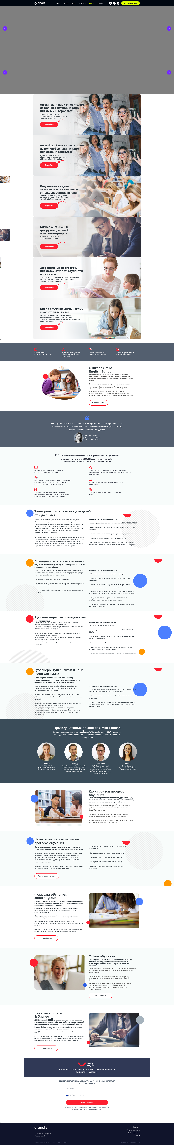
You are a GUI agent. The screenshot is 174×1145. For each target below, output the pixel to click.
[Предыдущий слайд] (5, 28)
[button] (98, 403)
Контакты (100, 3)
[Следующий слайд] (169, 28)
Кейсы (73, 3)
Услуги (66, 3)
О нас (58, 3)
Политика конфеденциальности (130, 1142)
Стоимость (82, 3)
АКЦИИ (91, 3)
